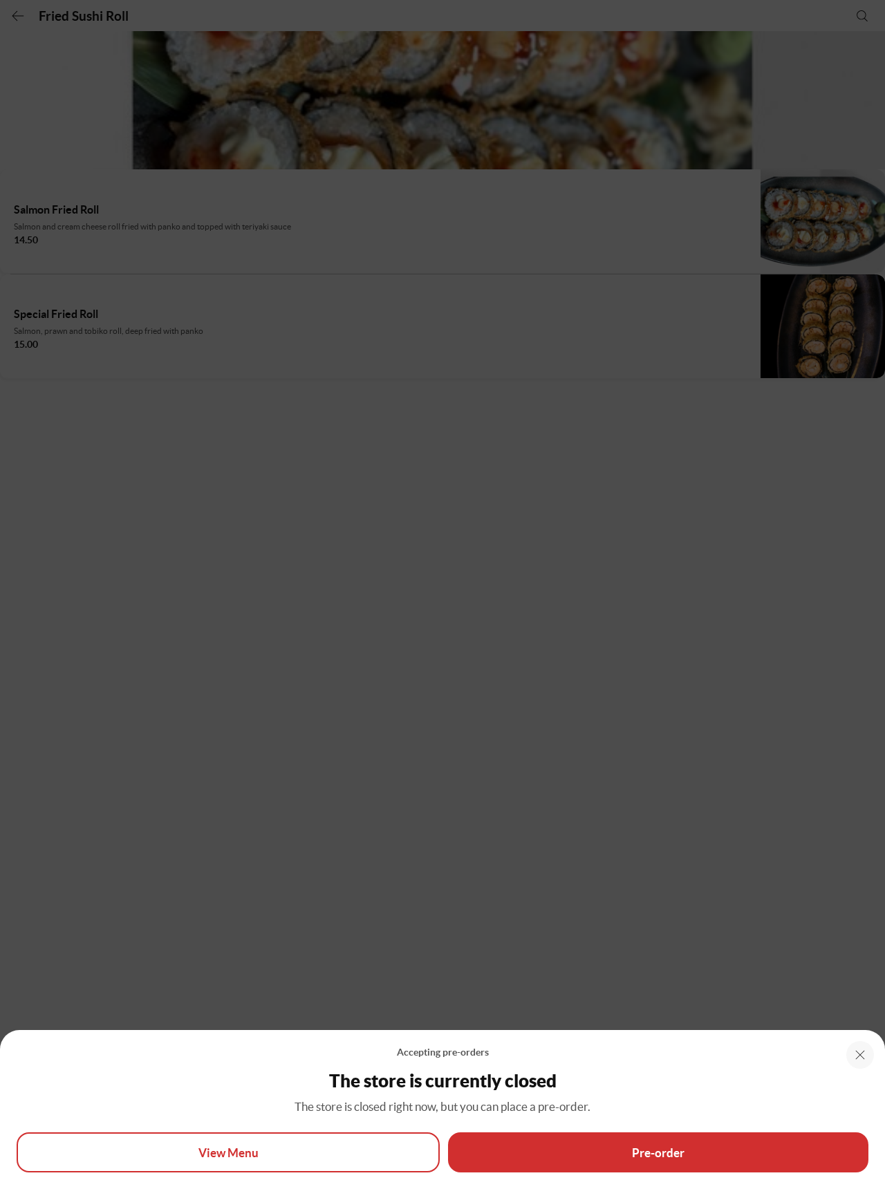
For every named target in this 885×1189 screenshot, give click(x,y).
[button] (860, 1055)
